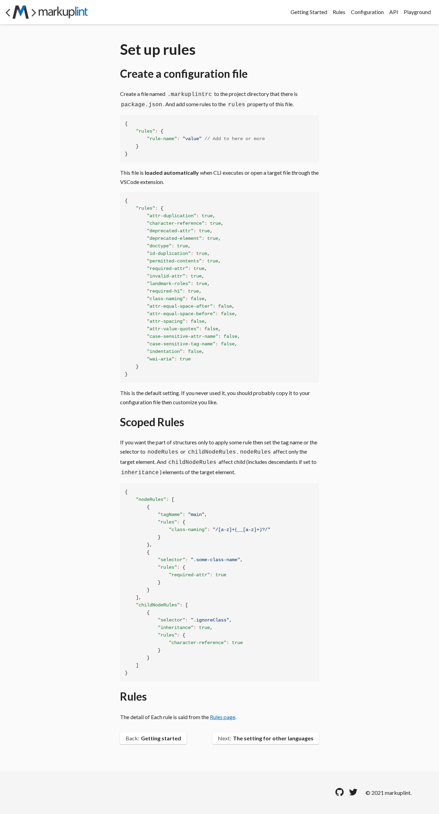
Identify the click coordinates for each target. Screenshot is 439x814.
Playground (417, 12)
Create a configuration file (184, 73)
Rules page (222, 717)
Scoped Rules (152, 422)
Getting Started (308, 12)
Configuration (367, 12)
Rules (339, 12)
